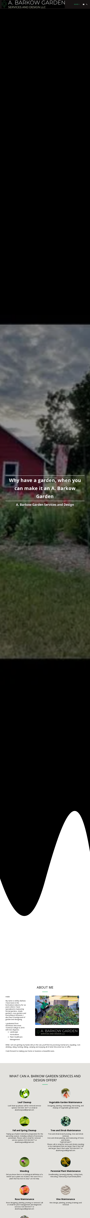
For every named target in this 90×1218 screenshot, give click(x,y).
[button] (83, 4)
